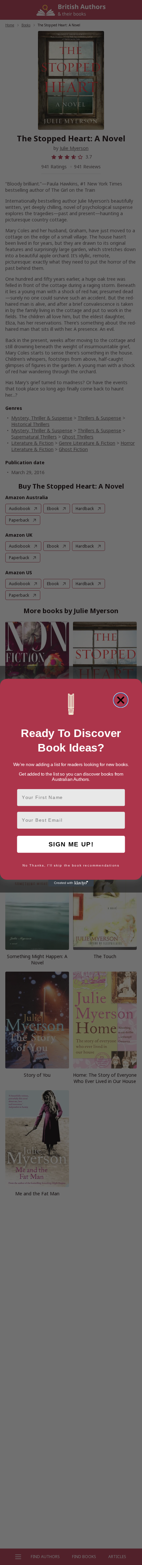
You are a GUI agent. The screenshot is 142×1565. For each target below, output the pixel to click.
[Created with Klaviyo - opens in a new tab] (71, 883)
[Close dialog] (121, 700)
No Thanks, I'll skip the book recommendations (71, 866)
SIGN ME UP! (71, 844)
